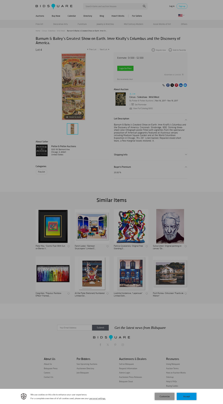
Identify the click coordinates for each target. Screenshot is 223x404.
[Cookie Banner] (111, 396)
